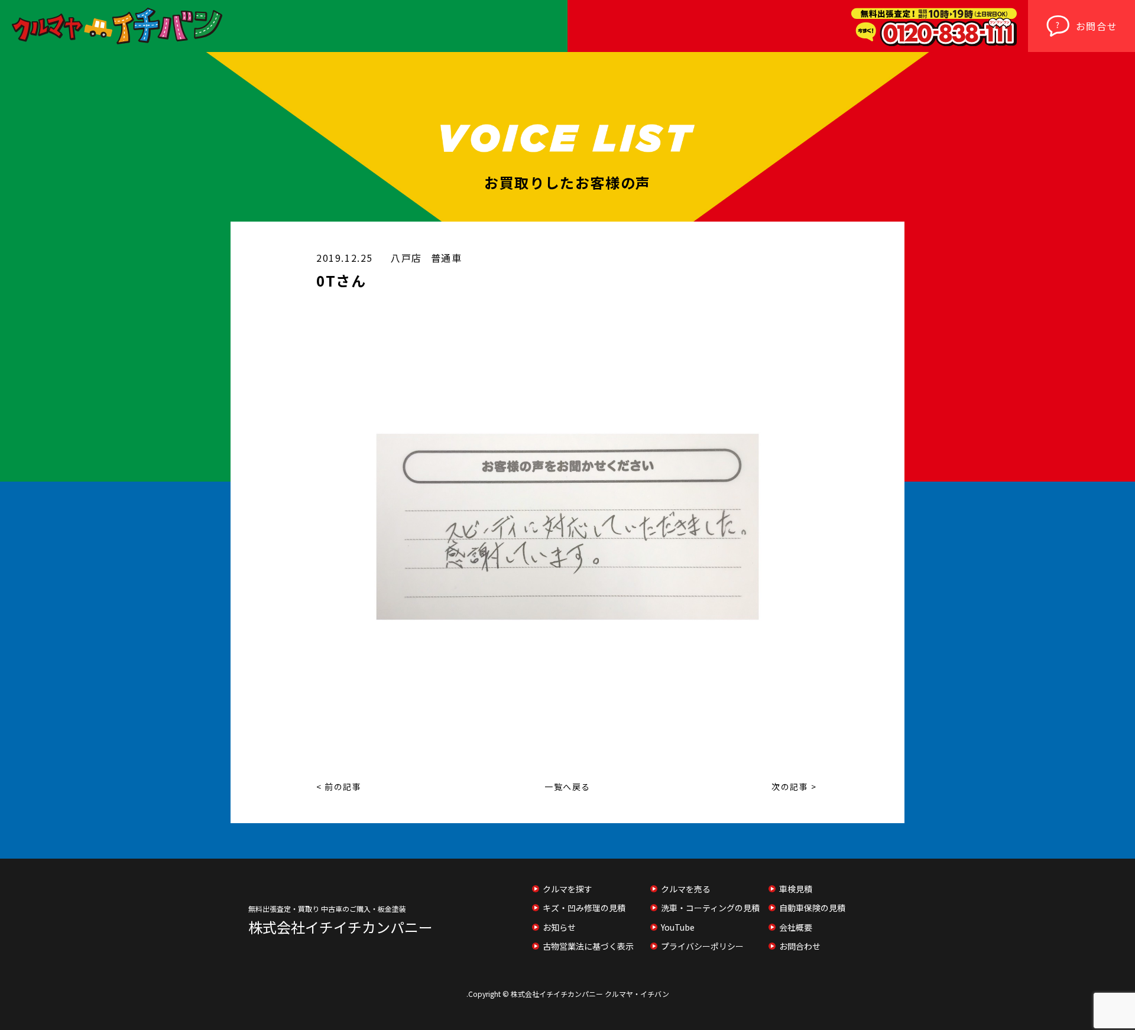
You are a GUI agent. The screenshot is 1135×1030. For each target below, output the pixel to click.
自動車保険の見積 (812, 908)
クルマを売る (686, 889)
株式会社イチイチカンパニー (340, 927)
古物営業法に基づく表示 (588, 946)
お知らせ (559, 927)
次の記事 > (794, 786)
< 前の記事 (339, 786)
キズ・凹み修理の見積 (584, 908)
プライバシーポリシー (702, 946)
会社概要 (795, 927)
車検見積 (795, 889)
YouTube (678, 927)
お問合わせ (800, 946)
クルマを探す (567, 889)
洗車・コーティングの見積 (710, 908)
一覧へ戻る (567, 786)
